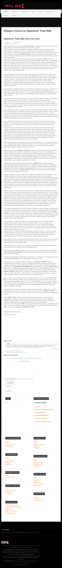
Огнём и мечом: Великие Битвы (13, 507)
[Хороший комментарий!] (51, 343)
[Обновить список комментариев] (14, 341)
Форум (33, 11)
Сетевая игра (37, 482)
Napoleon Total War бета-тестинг (22, 38)
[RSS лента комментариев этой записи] (13, 341)
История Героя (9, 510)
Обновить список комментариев (14, 351)
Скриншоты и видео (10, 444)
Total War (5, 11)
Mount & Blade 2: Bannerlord (12, 505)
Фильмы (37, 406)
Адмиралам (36, 480)
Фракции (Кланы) (38, 464)
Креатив (5, 15)
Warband (7, 508)
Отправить (8, 391)
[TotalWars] (14, 6)
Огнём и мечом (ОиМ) (10, 511)
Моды (40, 11)
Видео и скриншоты (10, 461)
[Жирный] (6, 364)
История (13, 15)
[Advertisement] (30, 21)
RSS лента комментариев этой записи (16, 352)
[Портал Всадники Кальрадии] (4, 542)
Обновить (8, 386)
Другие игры (49, 11)
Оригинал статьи (8, 314)
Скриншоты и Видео (38, 444)
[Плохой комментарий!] (53, 343)
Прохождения (8, 446)
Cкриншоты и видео (38, 462)
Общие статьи (25, 11)
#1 (6, 343)
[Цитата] (8, 364)
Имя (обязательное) (24, 361)
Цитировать (55, 348)
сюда (28, 564)
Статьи (7, 443)
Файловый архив (9, 513)
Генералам (36, 479)
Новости (15, 11)
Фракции (36, 446)
